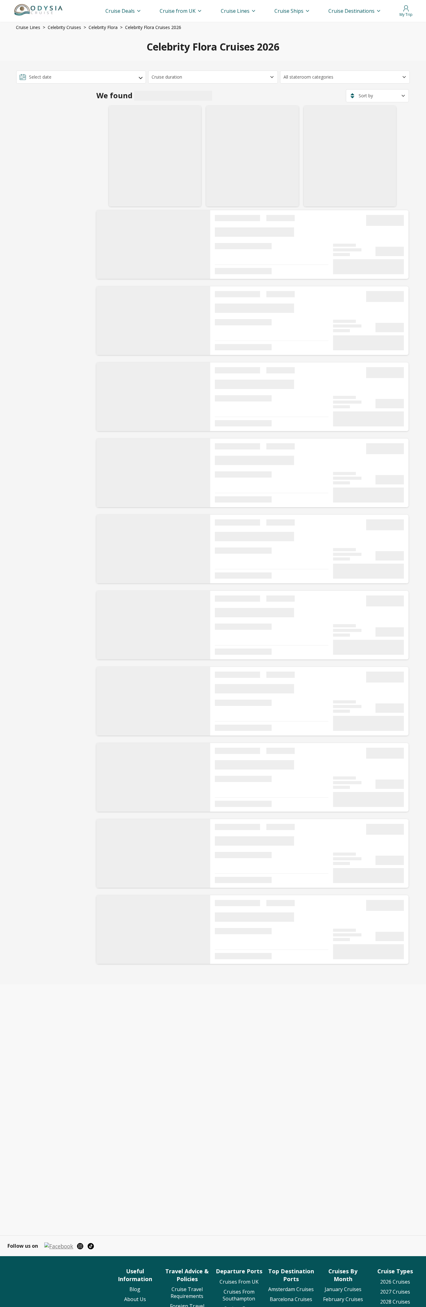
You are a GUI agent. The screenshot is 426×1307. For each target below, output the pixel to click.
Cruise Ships (288, 10)
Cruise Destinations (351, 10)
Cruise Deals (120, 10)
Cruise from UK (178, 10)
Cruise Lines (235, 10)
